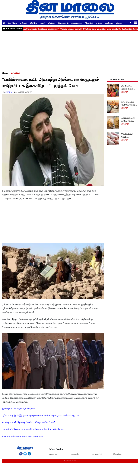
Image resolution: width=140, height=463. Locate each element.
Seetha (8, 92)
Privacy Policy (97, 454)
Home (5, 73)
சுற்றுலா (119, 23)
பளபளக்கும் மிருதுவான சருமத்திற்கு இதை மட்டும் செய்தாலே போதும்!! (33, 429)
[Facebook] (21, 453)
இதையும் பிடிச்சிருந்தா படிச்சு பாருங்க (18, 408)
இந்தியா (33, 23)
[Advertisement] (70, 51)
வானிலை (109, 23)
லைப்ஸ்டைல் (77, 23)
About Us (53, 454)
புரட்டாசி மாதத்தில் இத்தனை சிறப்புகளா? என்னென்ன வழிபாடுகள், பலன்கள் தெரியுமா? (41, 415)
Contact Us (75, 454)
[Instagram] (29, 453)
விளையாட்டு (63, 23)
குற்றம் (99, 23)
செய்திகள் (12, 23)
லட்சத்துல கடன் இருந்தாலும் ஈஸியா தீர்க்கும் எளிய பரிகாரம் (28, 422)
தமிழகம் (23, 23)
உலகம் (42, 23)
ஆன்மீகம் (89, 23)
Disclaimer (117, 454)
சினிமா (51, 23)
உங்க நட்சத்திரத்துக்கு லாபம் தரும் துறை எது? (22, 435)
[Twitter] (25, 453)
